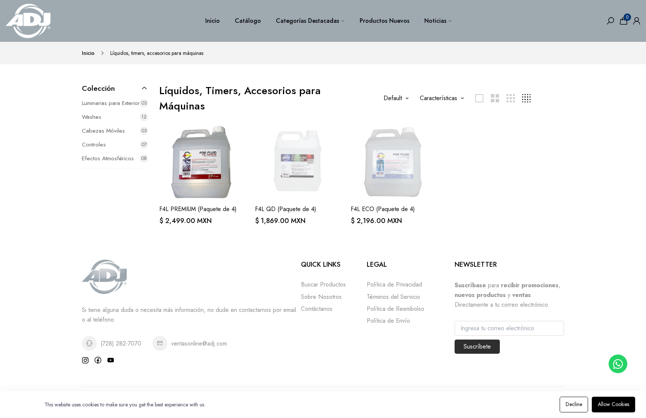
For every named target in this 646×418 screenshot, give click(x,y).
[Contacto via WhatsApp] (618, 363)
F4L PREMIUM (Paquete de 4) (198, 209)
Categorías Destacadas (307, 20)
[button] (115, 88)
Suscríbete (477, 346)
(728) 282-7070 (121, 343)
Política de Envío (388, 320)
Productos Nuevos (384, 20)
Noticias (435, 20)
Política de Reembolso (395, 308)
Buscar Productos (323, 284)
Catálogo (248, 20)
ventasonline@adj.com (199, 343)
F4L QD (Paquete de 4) (285, 209)
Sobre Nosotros (321, 296)
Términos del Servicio (393, 296)
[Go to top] (616, 388)
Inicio (212, 20)
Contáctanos (316, 308)
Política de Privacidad (394, 284)
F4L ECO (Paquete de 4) (383, 209)
